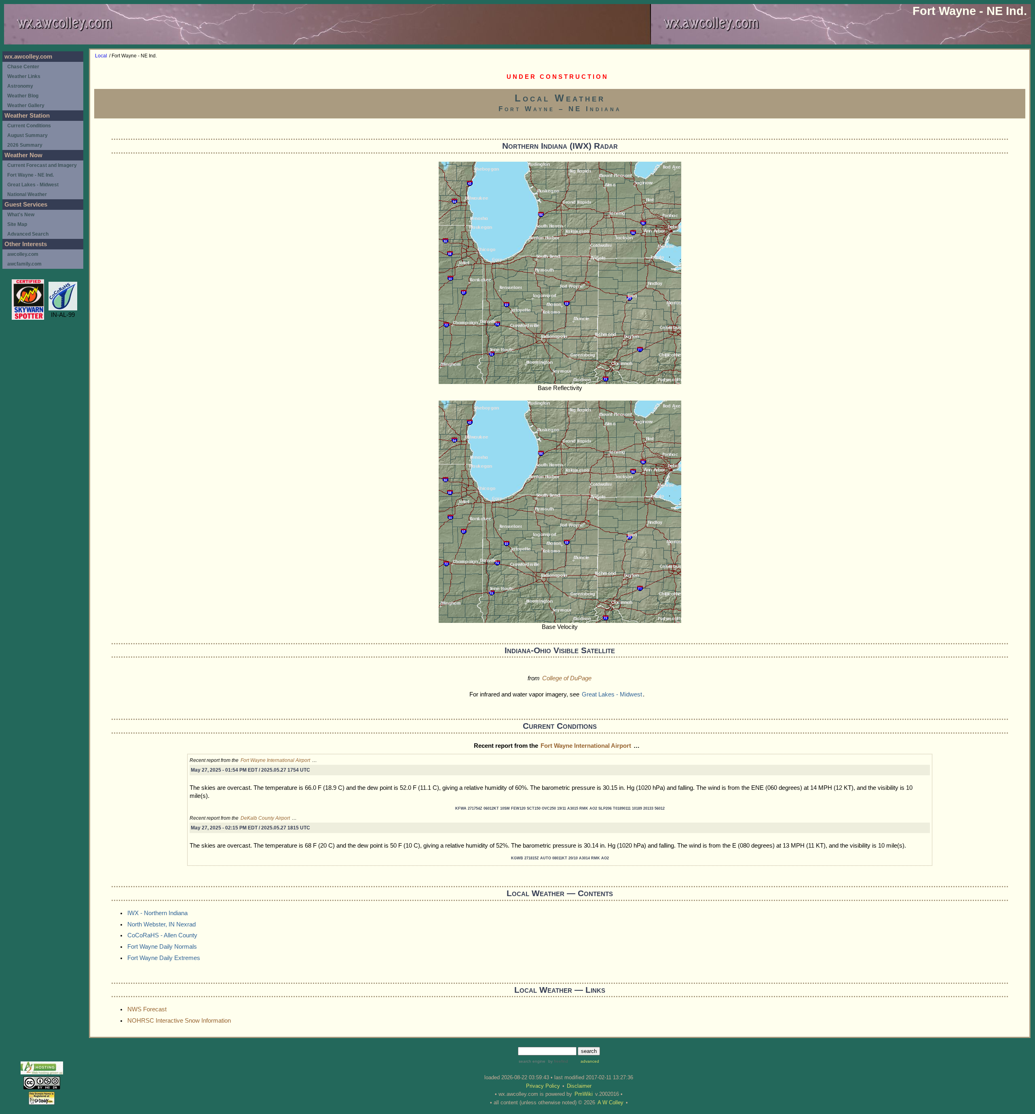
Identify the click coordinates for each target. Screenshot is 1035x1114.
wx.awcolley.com (28, 56)
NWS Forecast (147, 1009)
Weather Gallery (25, 105)
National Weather (27, 194)
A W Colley (610, 1102)
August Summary (27, 135)
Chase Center (23, 67)
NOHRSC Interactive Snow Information (179, 1020)
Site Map (17, 224)
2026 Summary (24, 145)
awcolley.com (22, 254)
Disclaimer (579, 1086)
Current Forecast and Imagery (42, 165)
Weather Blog (22, 96)
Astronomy (20, 86)
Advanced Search (28, 234)
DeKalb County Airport (265, 818)
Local (101, 56)
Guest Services (25, 204)
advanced (590, 1061)
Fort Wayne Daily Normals (162, 946)
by (557, 1061)
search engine (532, 1061)
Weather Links (23, 76)
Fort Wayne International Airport (586, 746)
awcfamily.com (24, 264)
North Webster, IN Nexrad (161, 924)
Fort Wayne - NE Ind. (30, 175)
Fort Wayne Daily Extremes (163, 958)
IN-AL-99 (63, 315)
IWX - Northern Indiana (157, 913)
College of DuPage (566, 678)
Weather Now (23, 155)
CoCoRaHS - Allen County (162, 935)
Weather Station (27, 115)
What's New (20, 214)
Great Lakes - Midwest (612, 694)
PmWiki (584, 1094)
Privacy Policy (543, 1086)
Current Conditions (29, 126)
